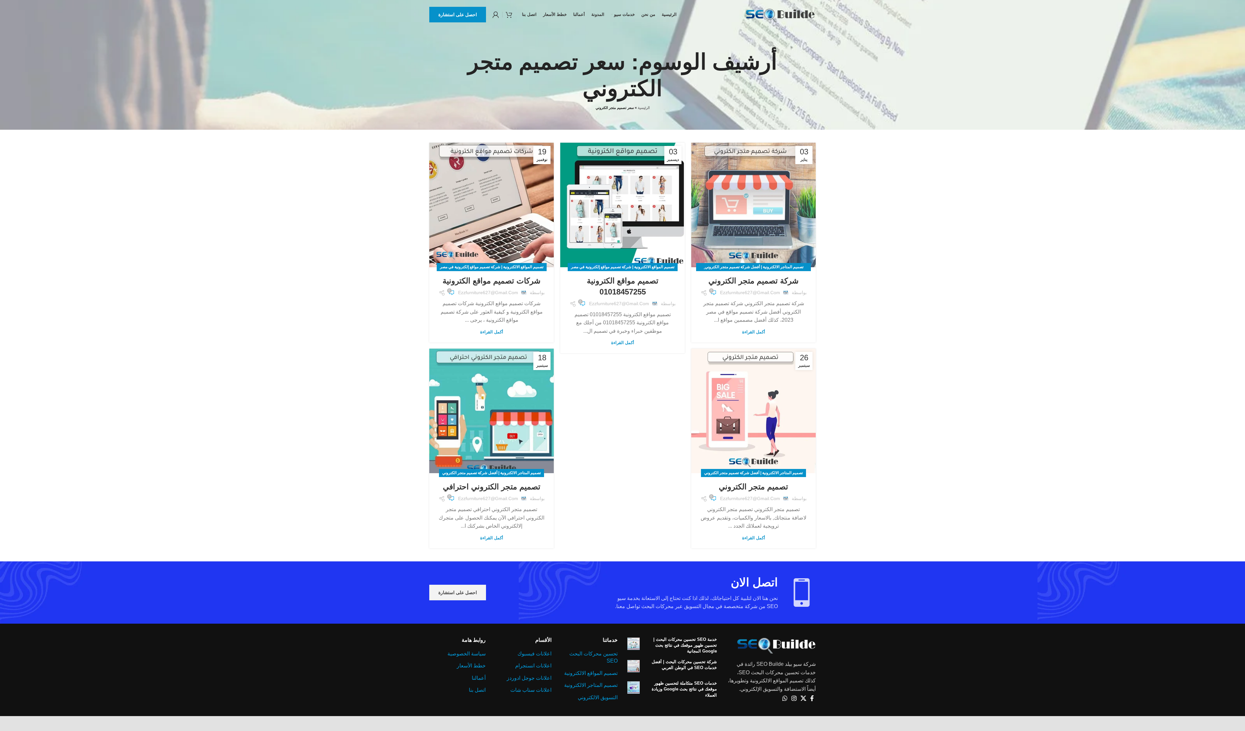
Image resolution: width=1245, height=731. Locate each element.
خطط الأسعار (471, 665)
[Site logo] (780, 14)
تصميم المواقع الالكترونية (591, 673)
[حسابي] (495, 14)
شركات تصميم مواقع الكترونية (491, 280)
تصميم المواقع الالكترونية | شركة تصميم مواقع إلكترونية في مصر (622, 267)
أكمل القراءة (753, 332)
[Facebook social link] (812, 698)
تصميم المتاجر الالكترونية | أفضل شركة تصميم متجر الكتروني (754, 267)
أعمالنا (479, 678)
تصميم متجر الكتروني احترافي (491, 486)
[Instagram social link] (794, 698)
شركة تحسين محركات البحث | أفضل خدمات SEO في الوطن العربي (684, 664)
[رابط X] (803, 698)
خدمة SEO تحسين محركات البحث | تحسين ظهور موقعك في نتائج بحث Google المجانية (685, 645)
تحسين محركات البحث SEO (593, 657)
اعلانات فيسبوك (534, 653)
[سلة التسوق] (509, 14)
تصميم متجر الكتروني (753, 486)
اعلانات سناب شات (530, 690)
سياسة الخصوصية (466, 653)
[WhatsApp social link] (784, 698)
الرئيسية (644, 108)
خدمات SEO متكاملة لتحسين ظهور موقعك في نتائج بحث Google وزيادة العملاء (684, 689)
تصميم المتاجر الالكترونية (591, 685)
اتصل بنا (477, 690)
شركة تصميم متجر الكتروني (753, 280)
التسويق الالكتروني (598, 697)
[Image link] (776, 644)
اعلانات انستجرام (533, 665)
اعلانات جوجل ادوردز (529, 678)
